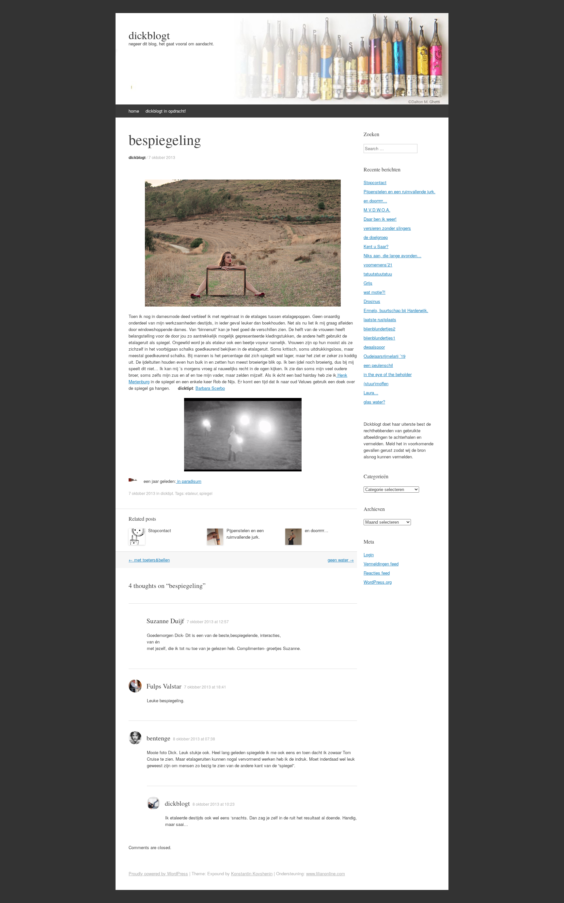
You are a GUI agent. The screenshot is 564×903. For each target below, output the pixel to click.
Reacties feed (377, 573)
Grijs (368, 283)
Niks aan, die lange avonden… (392, 255)
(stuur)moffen (376, 383)
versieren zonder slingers (387, 228)
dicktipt (167, 493)
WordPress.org (378, 582)
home (134, 111)
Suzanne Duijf (165, 620)
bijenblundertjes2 (379, 328)
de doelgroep (376, 237)
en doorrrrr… (316, 530)
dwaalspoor (374, 347)
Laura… (371, 392)
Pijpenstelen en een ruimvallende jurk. (245, 533)
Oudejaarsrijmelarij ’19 (384, 356)
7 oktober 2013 (162, 157)
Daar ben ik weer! (380, 219)
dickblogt (149, 34)
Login (369, 554)
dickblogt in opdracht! (166, 111)
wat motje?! (374, 292)
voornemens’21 (378, 264)
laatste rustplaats (380, 319)
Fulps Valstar (164, 686)
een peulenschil (378, 365)
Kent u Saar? (376, 246)
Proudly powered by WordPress (158, 873)
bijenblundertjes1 (379, 338)
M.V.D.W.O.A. (377, 210)
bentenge (158, 738)
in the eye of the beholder (388, 374)
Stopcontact (159, 530)
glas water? (374, 402)
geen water (341, 560)
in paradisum (188, 481)
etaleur (191, 493)
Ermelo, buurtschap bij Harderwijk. (396, 310)
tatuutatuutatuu (378, 274)
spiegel (205, 493)
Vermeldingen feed (381, 564)
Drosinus (372, 301)
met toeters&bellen (149, 560)
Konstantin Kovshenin (252, 873)
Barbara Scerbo (210, 388)
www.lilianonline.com (325, 873)
